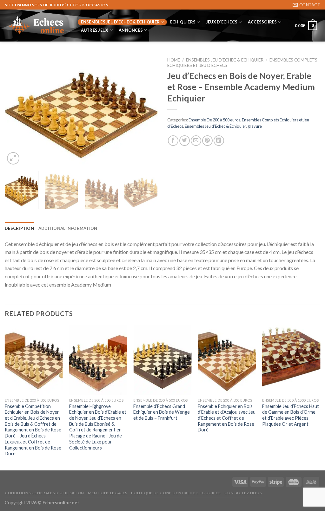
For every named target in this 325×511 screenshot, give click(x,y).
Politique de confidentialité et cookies (175, 492)
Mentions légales (107, 492)
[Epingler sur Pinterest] (207, 140)
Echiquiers (183, 21)
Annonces (131, 30)
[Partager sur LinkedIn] (219, 140)
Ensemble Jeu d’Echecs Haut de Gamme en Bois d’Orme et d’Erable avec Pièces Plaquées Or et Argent (290, 415)
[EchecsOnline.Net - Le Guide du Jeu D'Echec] (36, 25)
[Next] (146, 110)
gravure (255, 126)
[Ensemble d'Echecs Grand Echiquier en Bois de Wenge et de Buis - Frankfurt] (162, 360)
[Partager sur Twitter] (184, 140)
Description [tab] (19, 228)
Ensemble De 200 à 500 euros (214, 119)
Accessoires (262, 21)
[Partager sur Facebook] (173, 140)
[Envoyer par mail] (196, 140)
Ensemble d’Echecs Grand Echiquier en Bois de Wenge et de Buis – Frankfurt (161, 412)
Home (173, 59)
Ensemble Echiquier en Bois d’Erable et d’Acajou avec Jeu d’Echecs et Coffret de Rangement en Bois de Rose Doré (226, 418)
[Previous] (16, 110)
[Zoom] (13, 158)
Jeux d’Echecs (221, 21)
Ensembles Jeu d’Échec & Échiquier (120, 21)
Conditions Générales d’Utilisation (44, 492)
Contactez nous (243, 492)
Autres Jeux (95, 30)
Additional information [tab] (67, 228)
